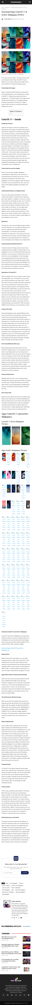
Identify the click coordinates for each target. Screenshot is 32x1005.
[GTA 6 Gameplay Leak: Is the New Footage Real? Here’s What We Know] (26, 961)
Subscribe (25, 872)
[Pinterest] (15, 23)
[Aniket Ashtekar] (3, 19)
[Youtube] (21, 917)
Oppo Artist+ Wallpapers (20, 889)
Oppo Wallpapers (5, 894)
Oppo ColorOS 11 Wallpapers (8, 892)
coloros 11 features (6, 885)
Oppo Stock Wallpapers (20, 892)
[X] (11, 23)
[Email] (22, 23)
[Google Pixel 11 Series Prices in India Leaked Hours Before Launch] (26, 969)
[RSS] (20, 995)
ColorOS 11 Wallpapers (15, 887)
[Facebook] (8, 23)
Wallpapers (7, 7)
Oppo (12, 889)
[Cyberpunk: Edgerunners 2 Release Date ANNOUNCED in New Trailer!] (26, 946)
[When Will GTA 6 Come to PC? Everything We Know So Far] (26, 939)
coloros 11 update (5, 887)
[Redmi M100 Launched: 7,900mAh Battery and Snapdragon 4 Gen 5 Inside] (26, 954)
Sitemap (26, 1003)
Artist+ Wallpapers (13, 883)
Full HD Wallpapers (6, 889)
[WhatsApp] (18, 23)
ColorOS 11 (21, 883)
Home (3, 7)
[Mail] (11, 995)
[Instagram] (14, 917)
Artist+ (7, 883)
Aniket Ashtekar (8, 19)
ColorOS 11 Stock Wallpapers (17, 885)
